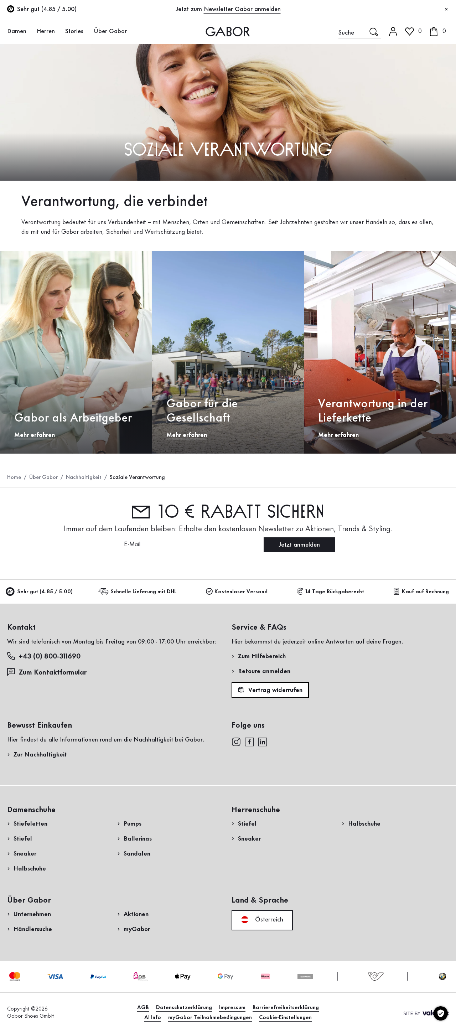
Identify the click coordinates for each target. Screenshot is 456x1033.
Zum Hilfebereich (262, 656)
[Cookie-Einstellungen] (441, 1013)
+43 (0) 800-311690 (50, 657)
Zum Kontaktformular (53, 673)
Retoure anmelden (264, 671)
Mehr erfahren (34, 435)
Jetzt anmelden (299, 545)
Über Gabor (110, 31)
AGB (143, 1007)
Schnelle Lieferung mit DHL (143, 591)
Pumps (132, 824)
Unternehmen (32, 914)
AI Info (152, 1017)
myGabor (137, 929)
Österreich (268, 920)
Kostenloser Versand (241, 591)
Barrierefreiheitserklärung (286, 1007)
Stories (74, 31)
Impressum (232, 1007)
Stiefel (23, 839)
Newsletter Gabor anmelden (242, 9)
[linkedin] (262, 741)
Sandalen (137, 854)
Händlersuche (33, 929)
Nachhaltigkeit (84, 477)
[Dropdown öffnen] (30, 31)
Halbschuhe (30, 869)
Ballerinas (138, 839)
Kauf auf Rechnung (425, 591)
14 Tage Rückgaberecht (334, 591)
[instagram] (236, 741)
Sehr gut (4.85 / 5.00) (45, 591)
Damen (16, 31)
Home (14, 477)
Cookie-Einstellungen (285, 1017)
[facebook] (249, 741)
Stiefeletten (30, 824)
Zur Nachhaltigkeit (40, 755)
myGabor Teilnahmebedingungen (210, 1017)
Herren (46, 31)
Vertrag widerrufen (274, 690)
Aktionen (136, 914)
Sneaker (25, 854)
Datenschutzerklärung (184, 1007)
